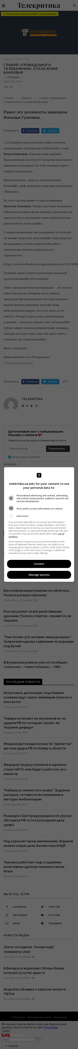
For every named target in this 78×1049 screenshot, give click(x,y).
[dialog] (39, 524)
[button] (39, 516)
